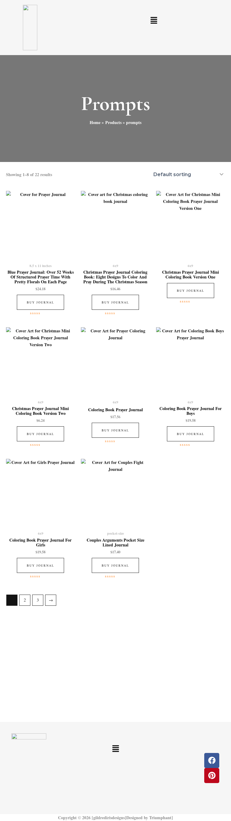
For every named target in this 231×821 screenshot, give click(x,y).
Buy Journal (40, 302)
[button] (154, 20)
